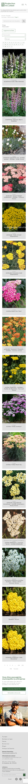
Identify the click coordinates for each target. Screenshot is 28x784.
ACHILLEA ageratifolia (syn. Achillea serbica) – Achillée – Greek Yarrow (14, 158)
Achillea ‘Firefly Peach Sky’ (14, 464)
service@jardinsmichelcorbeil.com (11, 757)
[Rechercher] (24, 21)
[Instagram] (20, 779)
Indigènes (14, 579)
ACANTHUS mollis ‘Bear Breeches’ (14, 81)
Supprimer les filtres (9, 30)
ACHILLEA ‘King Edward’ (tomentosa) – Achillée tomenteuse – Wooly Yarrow (14, 504)
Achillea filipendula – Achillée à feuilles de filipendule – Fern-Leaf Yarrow (14, 389)
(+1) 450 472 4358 (7, 759)
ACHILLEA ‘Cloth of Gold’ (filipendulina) (14, 235)
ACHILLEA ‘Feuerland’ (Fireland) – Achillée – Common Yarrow (14, 350)
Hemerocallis (10, 17)
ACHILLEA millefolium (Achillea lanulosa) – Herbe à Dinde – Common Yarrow (14, 582)
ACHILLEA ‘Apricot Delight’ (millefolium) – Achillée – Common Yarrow (14, 197)
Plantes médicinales (15, 348)
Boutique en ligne (8, 540)
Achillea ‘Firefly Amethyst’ (14, 426)
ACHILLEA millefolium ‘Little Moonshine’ (14, 658)
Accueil (3, 15)
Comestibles (14, 80)
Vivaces (14, 118)
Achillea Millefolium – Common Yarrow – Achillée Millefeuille (14, 543)
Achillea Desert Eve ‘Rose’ (14, 311)
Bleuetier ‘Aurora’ (14, 619)
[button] (22, 4)
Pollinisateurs (21, 540)
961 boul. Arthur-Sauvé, (8, 761)
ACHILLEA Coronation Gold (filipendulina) (14, 273)
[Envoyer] (24, 775)
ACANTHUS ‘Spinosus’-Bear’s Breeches (14, 120)
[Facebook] (16, 779)
